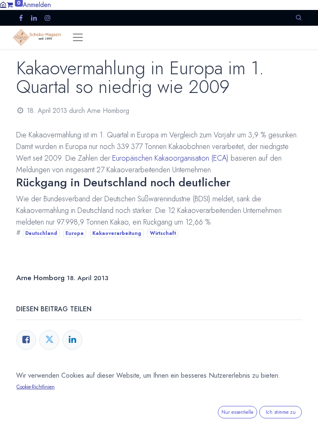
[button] (298, 17)
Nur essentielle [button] (237, 412)
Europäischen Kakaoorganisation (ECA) (170, 158)
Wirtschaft (163, 233)
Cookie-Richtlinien (36, 387)
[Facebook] (26, 340)
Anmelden (37, 5)
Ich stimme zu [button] (281, 412)
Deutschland (41, 233)
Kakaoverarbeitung (116, 233)
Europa (74, 233)
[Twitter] (49, 340)
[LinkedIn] (72, 340)
